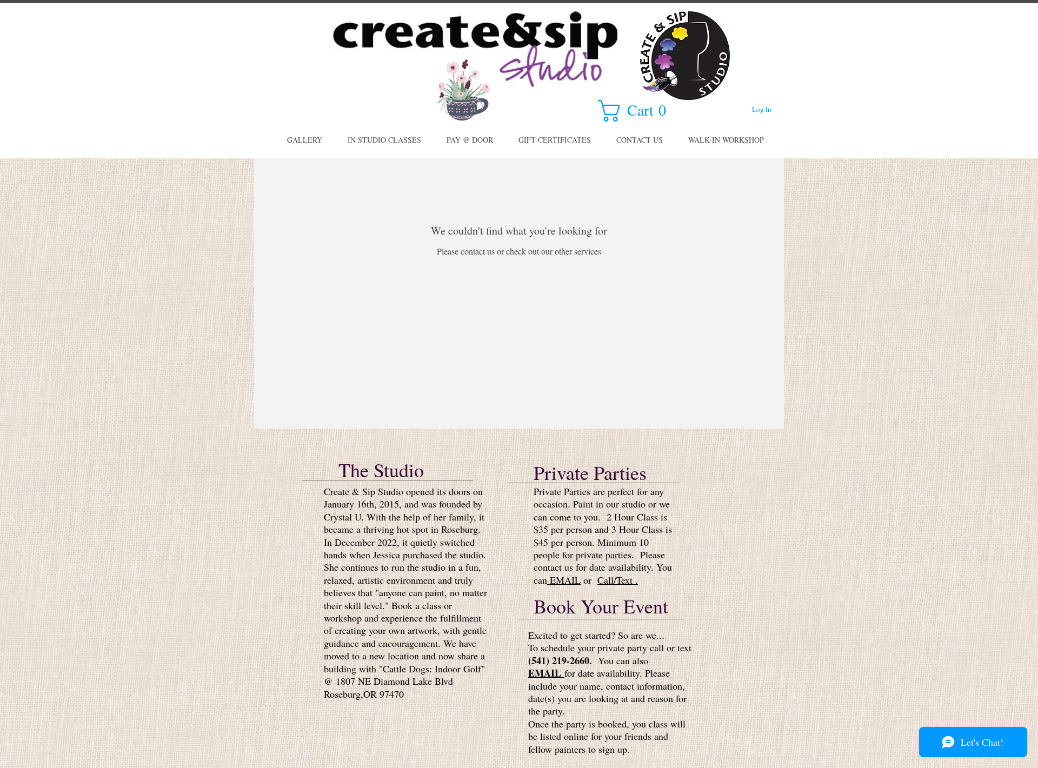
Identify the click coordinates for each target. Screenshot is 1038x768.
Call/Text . (617, 579)
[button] (639, 111)
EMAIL (564, 579)
